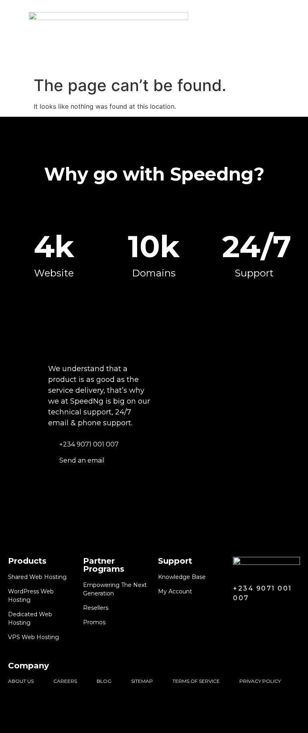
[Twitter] (253, 616)
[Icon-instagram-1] (268, 616)
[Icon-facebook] (238, 616)
